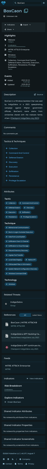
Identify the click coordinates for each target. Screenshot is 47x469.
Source (40, 94)
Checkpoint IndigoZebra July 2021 (25, 118)
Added (10, 80)
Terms (20, 464)
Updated (11, 85)
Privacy (31, 464)
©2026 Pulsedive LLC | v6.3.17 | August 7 (19, 453)
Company (26, 459)
